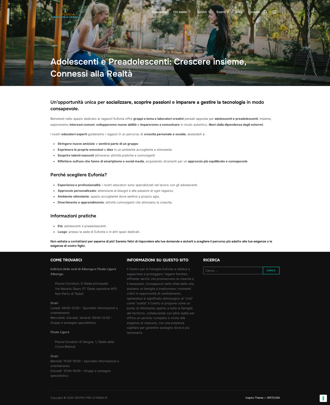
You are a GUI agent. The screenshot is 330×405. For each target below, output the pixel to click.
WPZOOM (273, 397)
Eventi (221, 12)
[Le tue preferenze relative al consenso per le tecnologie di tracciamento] (323, 398)
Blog (239, 12)
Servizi (202, 12)
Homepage (159, 12)
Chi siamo (180, 12)
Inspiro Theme (254, 397)
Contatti (254, 12)
